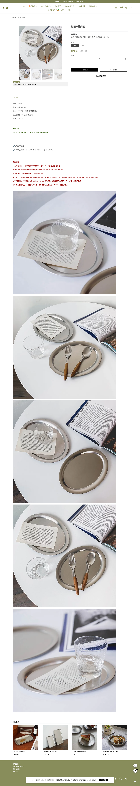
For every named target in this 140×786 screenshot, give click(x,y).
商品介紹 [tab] (15, 97)
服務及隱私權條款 (18, 767)
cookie (42, 780)
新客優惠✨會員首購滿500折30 (25, 85)
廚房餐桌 (22, 17)
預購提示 (74, 34)
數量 (72, 55)
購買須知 (15, 771)
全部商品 (13, 17)
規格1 (73, 42)
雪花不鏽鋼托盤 (19, 752)
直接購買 (85, 70)
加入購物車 (113, 70)
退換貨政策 (16, 769)
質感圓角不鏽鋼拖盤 (51, 752)
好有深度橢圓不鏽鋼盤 (111, 752)
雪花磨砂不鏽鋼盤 (80, 752)
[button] (59, 47)
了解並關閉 (103, 780)
